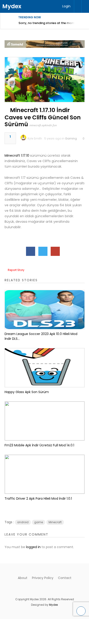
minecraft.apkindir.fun (43, 125)
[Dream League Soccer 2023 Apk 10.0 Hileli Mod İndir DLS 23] (44, 309)
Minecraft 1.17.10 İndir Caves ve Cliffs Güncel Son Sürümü (43, 117)
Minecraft (55, 522)
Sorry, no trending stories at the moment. (49, 23)
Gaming (71, 138)
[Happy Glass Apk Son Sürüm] (44, 367)
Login (66, 6)
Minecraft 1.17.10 (17, 155)
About (22, 577)
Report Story (16, 270)
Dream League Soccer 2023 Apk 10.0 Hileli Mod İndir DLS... (41, 336)
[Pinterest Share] (55, 251)
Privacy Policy (42, 577)
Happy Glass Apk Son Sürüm (27, 392)
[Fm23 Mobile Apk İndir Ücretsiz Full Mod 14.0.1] (44, 421)
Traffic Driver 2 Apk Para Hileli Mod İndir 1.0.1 (38, 498)
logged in (33, 547)
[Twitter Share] (42, 251)
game (38, 522)
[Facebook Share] (30, 251)
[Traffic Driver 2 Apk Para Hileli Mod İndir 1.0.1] (44, 474)
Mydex (11, 6)
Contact (64, 577)
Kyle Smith (35, 138)
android (23, 522)
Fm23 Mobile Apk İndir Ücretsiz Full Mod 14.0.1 (39, 445)
